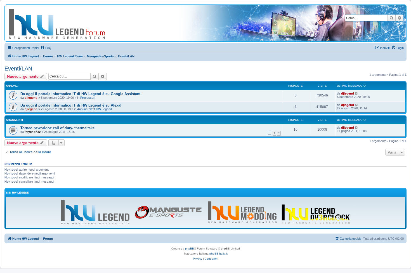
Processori (87, 97)
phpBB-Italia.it (218, 253)
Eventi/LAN (18, 68)
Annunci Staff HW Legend (94, 109)
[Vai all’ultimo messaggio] (356, 93)
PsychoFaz (33, 131)
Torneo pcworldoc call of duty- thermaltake (57, 128)
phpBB (189, 248)
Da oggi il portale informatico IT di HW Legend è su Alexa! (70, 105)
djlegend (31, 97)
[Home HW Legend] (66, 23)
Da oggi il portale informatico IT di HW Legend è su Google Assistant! (80, 94)
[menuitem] (45, 47)
